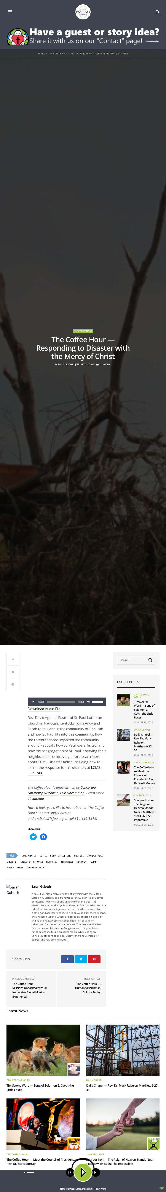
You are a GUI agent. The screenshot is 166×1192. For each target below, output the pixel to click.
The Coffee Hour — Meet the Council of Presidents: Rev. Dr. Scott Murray (144, 775)
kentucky (82, 861)
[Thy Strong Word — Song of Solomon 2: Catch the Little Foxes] (123, 700)
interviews (67, 861)
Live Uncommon (72, 793)
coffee (43, 855)
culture (79, 855)
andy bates (29, 855)
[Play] (33, 702)
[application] (67, 702)
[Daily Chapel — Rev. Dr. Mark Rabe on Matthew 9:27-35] (123, 735)
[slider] (98, 701)
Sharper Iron (143, 795)
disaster (12, 861)
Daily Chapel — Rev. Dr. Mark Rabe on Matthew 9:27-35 (143, 742)
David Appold (95, 855)
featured (51, 861)
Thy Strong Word (142, 696)
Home (41, 53)
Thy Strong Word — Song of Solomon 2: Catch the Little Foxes (144, 709)
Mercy (10, 867)
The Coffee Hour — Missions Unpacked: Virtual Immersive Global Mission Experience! (29, 990)
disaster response (32, 861)
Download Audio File (44, 708)
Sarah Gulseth (64, 364)
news (20, 867)
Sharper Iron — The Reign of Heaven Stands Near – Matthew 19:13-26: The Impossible (144, 810)
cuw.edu (38, 798)
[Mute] (88, 702)
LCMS (93, 861)
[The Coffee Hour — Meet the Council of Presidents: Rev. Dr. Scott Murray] (123, 767)
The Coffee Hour (83, 331)
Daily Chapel (142, 730)
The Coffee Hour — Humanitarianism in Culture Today (88, 988)
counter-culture (60, 855)
